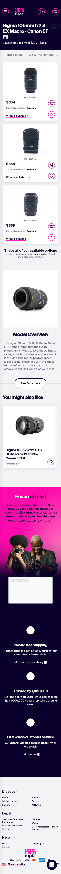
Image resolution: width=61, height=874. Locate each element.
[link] (21, 11)
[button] (51, 104)
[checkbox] (51, 114)
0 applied (14, 55)
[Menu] (5, 11)
